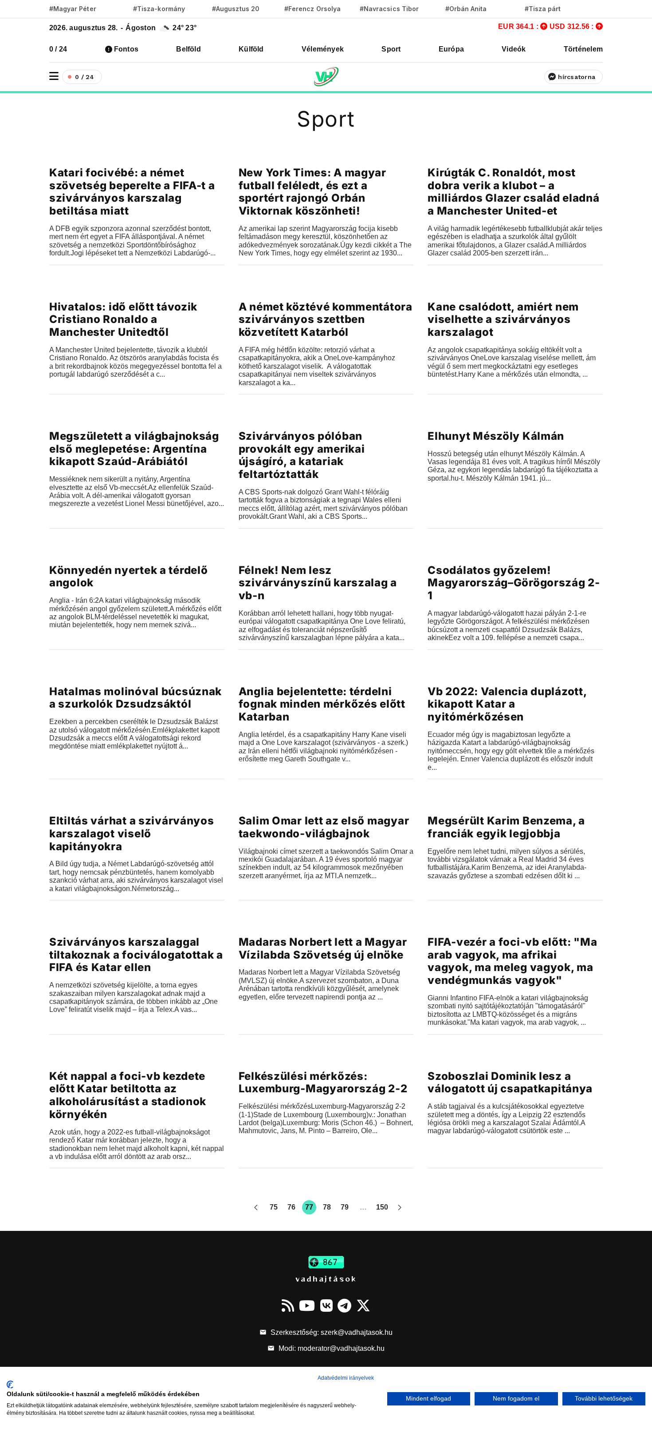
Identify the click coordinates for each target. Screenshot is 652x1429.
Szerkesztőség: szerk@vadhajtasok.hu (331, 1332)
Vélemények (323, 49)
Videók (514, 49)
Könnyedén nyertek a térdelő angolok (128, 576)
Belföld (188, 49)
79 (345, 1207)
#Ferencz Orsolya (312, 8)
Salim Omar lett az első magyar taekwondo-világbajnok (324, 827)
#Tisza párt (543, 8)
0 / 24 (58, 49)
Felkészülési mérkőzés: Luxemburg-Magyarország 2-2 (323, 1082)
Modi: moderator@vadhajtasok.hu (331, 1348)
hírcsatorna (576, 76)
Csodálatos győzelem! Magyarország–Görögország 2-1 (514, 583)
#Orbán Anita (466, 8)
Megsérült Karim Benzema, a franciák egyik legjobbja (506, 827)
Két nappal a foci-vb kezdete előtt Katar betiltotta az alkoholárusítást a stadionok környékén (127, 1095)
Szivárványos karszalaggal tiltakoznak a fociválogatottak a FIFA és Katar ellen (136, 954)
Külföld (251, 49)
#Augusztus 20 (235, 8)
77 (309, 1207)
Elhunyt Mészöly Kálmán (496, 436)
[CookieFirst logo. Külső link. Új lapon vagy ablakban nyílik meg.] (10, 1385)
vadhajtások (326, 1278)
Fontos (126, 49)
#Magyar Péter (72, 8)
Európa (451, 49)
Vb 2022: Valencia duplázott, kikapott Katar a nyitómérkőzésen (507, 704)
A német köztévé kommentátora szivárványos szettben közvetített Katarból (325, 319)
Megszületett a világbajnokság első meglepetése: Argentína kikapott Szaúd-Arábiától (134, 449)
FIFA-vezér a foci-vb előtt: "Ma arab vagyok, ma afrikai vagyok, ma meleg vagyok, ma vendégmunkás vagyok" (512, 961)
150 (382, 1207)
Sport (391, 49)
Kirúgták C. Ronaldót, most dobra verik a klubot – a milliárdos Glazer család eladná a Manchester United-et (513, 191)
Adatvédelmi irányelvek (346, 1378)
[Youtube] (307, 1305)
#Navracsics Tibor (389, 8)
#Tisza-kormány (159, 8)
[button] (54, 76)
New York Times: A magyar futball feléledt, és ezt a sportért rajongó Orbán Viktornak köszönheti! (312, 191)
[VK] (326, 1305)
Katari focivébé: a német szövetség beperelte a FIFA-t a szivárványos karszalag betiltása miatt (132, 191)
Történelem (583, 49)
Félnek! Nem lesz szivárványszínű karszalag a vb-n (318, 583)
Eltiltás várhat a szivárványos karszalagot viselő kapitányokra (131, 833)
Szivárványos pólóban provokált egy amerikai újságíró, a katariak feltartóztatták (302, 455)
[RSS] (288, 1305)
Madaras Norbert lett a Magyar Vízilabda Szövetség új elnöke (323, 948)
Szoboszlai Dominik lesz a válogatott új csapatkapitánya (510, 1082)
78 (327, 1207)
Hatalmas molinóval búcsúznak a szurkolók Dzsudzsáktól (135, 698)
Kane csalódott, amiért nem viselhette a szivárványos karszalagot (503, 319)
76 (291, 1207)
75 (274, 1207)
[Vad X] (363, 1305)
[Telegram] (344, 1305)
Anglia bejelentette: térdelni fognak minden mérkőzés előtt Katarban (322, 704)
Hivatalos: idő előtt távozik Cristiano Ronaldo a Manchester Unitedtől (123, 319)
